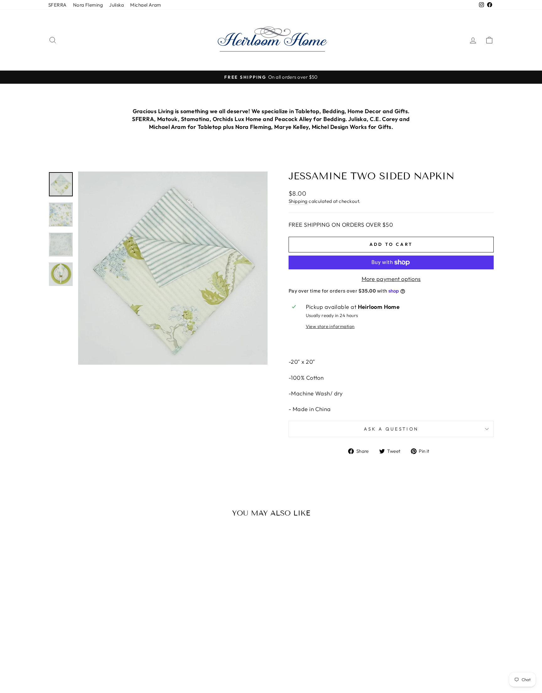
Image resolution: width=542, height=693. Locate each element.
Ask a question (391, 429)
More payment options (391, 279)
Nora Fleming (88, 5)
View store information (330, 326)
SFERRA (57, 5)
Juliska (116, 5)
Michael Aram (145, 5)
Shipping (298, 201)
